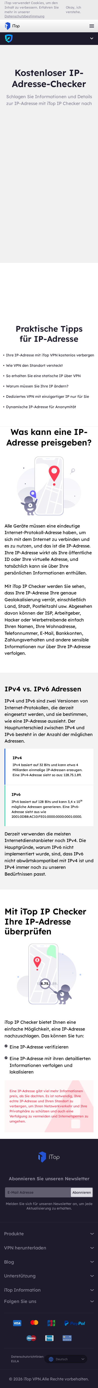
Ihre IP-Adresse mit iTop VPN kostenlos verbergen (50, 355)
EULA (15, 1361)
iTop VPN (12, 26)
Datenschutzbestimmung (24, 16)
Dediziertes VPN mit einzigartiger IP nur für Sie (47, 396)
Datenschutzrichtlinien (27, 1356)
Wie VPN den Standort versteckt (34, 365)
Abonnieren (81, 1192)
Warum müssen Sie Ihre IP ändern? (37, 386)
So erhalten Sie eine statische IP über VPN (43, 376)
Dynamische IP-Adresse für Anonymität (41, 407)
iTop (49, 1157)
